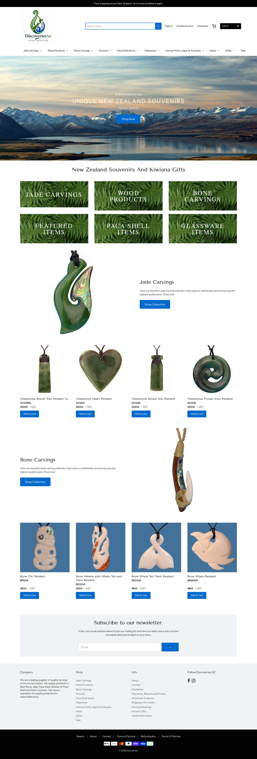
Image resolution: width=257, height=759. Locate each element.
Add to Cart (29, 413)
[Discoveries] (37, 26)
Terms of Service (126, 736)
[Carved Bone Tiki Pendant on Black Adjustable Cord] (45, 547)
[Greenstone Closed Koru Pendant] (212, 369)
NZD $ (225, 26)
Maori (213, 50)
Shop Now (128, 119)
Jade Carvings (31, 50)
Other (228, 50)
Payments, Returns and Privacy (149, 693)
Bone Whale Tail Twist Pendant (153, 576)
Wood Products (56, 50)
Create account (184, 26)
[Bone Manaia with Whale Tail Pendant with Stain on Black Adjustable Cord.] (100, 547)
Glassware (151, 50)
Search (80, 736)
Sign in (168, 26)
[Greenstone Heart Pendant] (100, 369)
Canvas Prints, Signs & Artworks (183, 50)
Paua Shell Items (126, 50)
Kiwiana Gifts (139, 711)
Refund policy (148, 736)
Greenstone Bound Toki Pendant (153, 398)
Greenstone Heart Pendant (94, 398)
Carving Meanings (141, 707)
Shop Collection (155, 304)
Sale (243, 50)
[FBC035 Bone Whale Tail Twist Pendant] (156, 547)
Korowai (103, 50)
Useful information (142, 715)
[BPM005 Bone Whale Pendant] (212, 547)
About (135, 680)
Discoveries (132, 750)
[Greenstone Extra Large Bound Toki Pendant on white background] (45, 369)
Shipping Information (143, 702)
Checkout (202, 26)
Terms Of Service (171, 736)
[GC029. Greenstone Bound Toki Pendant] (156, 369)
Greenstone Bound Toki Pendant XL (44, 398)
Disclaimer (137, 689)
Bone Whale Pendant (201, 576)
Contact (136, 684)
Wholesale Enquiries (143, 698)
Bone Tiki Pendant (32, 576)
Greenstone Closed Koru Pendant (210, 398)
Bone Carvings (82, 50)
